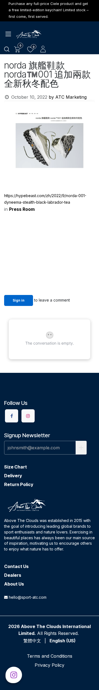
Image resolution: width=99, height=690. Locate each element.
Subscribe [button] (81, 448)
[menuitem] (32, 641)
